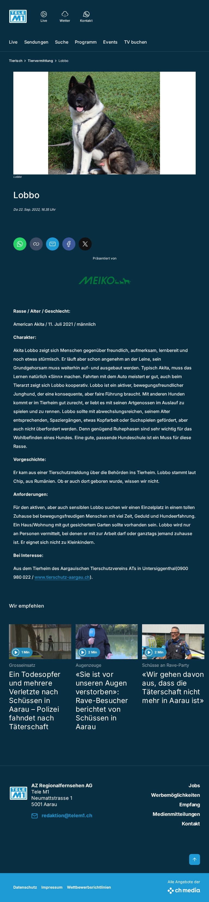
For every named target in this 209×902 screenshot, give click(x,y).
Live (13, 42)
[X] (85, 244)
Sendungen (36, 42)
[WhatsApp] (19, 244)
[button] (104, 123)
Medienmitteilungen (176, 814)
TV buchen (135, 42)
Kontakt (191, 823)
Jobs (194, 785)
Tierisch (15, 61)
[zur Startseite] (18, 16)
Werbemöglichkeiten (175, 795)
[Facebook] (68, 244)
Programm (86, 42)
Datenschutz (25, 887)
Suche (61, 42)
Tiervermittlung (40, 61)
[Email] (52, 244)
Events (110, 42)
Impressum (52, 887)
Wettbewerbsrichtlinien (89, 887)
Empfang (189, 804)
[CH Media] (184, 889)
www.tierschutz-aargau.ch (62, 577)
